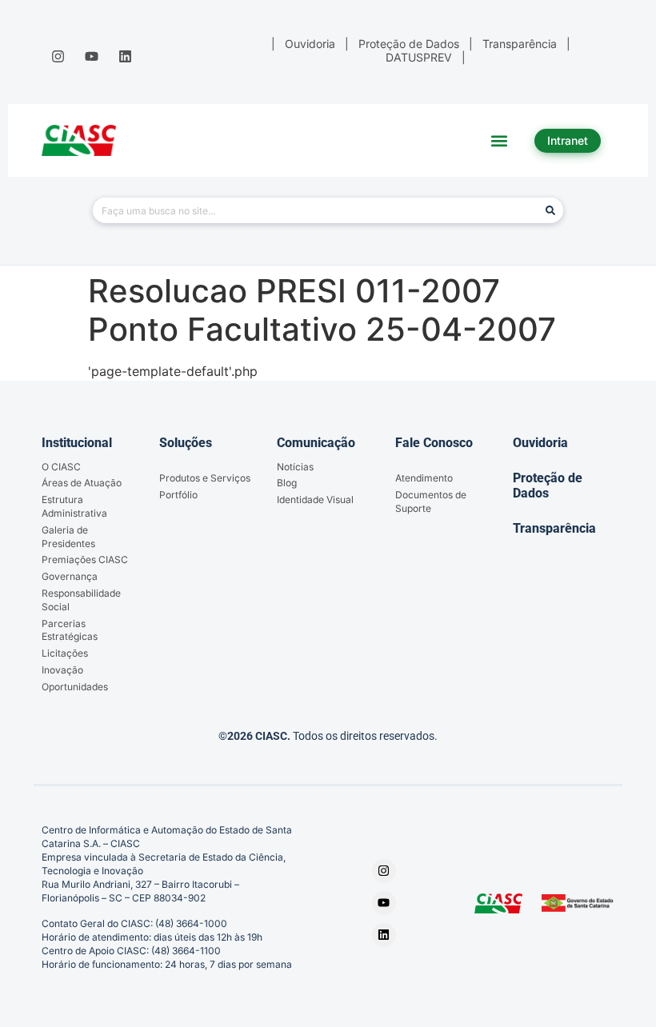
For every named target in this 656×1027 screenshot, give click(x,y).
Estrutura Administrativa (74, 506)
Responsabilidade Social (81, 600)
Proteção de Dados (547, 485)
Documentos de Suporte (430, 501)
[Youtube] (91, 56)
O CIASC (61, 467)
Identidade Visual (315, 500)
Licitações (65, 653)
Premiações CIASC (85, 559)
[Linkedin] (126, 56)
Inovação (62, 670)
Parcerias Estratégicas (70, 630)
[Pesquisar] (550, 210)
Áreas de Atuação (82, 483)
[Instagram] (58, 56)
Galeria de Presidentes (68, 536)
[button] (499, 140)
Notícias (295, 467)
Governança (70, 576)
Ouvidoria (540, 442)
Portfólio (178, 495)
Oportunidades (75, 687)
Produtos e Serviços (204, 478)
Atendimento (424, 478)
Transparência (554, 528)
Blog (287, 483)
